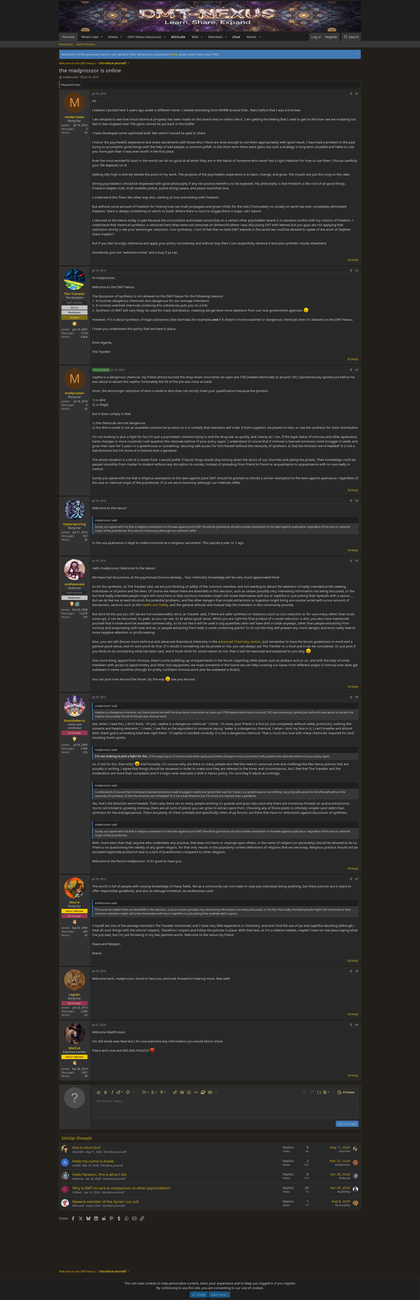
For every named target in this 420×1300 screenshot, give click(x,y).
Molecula (78, 1179)
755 (85, 617)
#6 (357, 697)
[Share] (351, 93)
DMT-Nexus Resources (144, 37)
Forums (68, 37)
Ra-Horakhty (342, 1205)
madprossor (71, 77)
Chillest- (77, 1192)
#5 (357, 561)
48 (86, 1076)
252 (85, 752)
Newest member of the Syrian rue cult (105, 1201)
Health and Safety (155, 605)
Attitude (178, 37)
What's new (89, 37)
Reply (354, 260)
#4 (357, 501)
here (173, 54)
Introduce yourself (115, 1152)
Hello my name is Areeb (93, 1161)
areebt (76, 1165)
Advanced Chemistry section (239, 641)
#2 (357, 270)
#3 (357, 370)
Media (113, 37)
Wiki (195, 37)
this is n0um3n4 (86, 1147)
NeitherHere (342, 1165)
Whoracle (78, 1206)
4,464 (84, 337)
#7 (357, 879)
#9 (357, 1025)
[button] (102, 37)
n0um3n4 (78, 1152)
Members (215, 37)
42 (86, 132)
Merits (251, 37)
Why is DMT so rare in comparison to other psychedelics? (121, 1187)
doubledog (343, 1192)
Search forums (85, 44)
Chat (236, 37)
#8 (357, 971)
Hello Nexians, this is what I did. (99, 1174)
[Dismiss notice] (357, 54)
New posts (66, 44)
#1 (357, 94)
